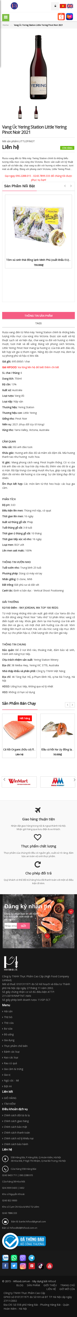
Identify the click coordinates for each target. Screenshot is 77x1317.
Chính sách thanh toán (17, 1132)
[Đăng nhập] (55, 6)
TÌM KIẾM (9, 1103)
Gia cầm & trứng (13, 1069)
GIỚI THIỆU (50, 1285)
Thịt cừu (9, 1023)
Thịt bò (8, 1017)
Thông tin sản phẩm (38, 315)
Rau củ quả (10, 1063)
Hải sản (8, 1011)
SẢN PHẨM (33, 1285)
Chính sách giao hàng (16, 1121)
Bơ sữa (8, 1028)
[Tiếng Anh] (70, 6)
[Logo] (11, 963)
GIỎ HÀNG (10, 1098)
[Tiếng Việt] (63, 6)
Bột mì (8, 1086)
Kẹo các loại (11, 1057)
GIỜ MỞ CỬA (67, 1289)
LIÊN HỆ (51, 1289)
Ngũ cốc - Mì (11, 1080)
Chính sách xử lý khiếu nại (18, 1138)
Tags (38, 323)
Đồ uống (9, 1034)
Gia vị (7, 1074)
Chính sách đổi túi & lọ (17, 1115)
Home (6, 25)
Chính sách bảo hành (16, 1144)
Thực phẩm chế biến (16, 1046)
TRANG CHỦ (67, 1285)
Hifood (52, 1281)
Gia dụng (9, 1040)
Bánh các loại (12, 1051)
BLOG (19, 1285)
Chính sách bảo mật (15, 1126)
